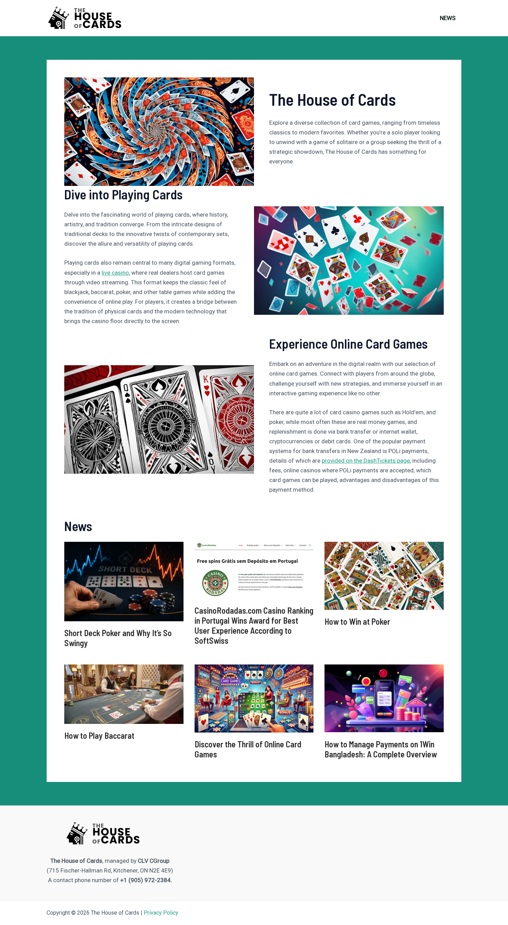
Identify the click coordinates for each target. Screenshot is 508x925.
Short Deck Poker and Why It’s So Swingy (118, 638)
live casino (115, 272)
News (447, 18)
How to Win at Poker (357, 621)
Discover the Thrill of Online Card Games (248, 749)
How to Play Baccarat (99, 735)
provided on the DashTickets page (366, 460)
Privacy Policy (161, 912)
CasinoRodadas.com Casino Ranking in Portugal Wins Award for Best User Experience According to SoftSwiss (254, 625)
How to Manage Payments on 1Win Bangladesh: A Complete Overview (380, 749)
